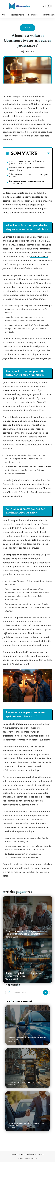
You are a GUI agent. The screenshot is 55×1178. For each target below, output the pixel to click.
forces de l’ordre (39, 256)
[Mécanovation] (19, 6)
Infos (27, 27)
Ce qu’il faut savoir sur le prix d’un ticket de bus (25, 1082)
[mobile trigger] (5, 6)
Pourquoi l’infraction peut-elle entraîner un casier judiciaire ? (27, 169)
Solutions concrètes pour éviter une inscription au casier (28, 175)
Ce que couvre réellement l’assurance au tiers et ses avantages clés (26, 1124)
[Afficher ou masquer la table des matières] (43, 153)
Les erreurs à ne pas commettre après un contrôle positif (26, 182)
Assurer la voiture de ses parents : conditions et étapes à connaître (23, 932)
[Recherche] (43, 6)
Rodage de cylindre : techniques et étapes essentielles (23, 975)
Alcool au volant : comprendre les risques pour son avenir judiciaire (26, 162)
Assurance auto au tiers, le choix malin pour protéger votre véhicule (27, 1038)
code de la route (23, 240)
